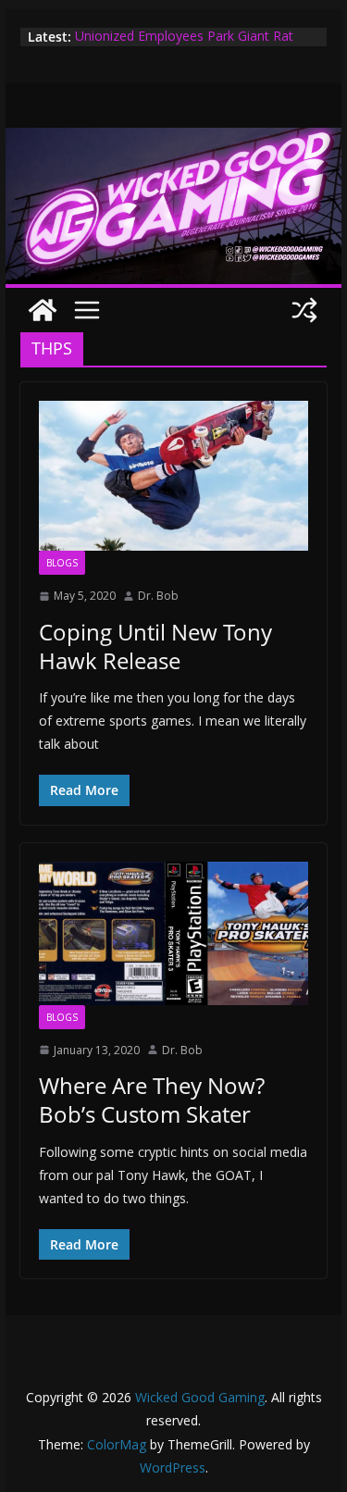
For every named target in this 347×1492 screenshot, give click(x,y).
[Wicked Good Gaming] (174, 141)
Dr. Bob (158, 595)
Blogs (62, 562)
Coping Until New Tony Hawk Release (155, 646)
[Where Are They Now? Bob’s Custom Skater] (174, 933)
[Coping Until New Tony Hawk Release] (174, 476)
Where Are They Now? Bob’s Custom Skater (152, 1099)
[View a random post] (304, 310)
